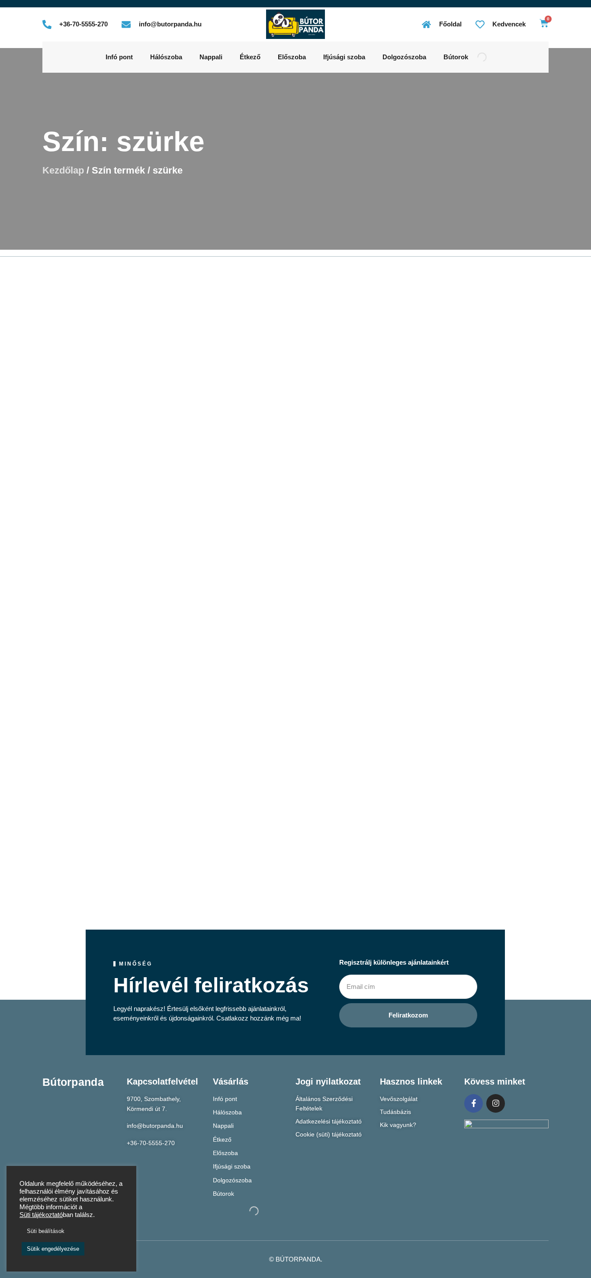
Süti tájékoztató (41, 1214)
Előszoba (292, 57)
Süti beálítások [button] (45, 1231)
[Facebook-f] (473, 1103)
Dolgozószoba (404, 57)
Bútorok (455, 57)
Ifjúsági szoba (344, 57)
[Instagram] (495, 1103)
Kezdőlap (63, 170)
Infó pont (119, 57)
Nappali (210, 57)
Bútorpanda (73, 1082)
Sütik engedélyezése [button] (53, 1249)
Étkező (250, 57)
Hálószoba (166, 57)
